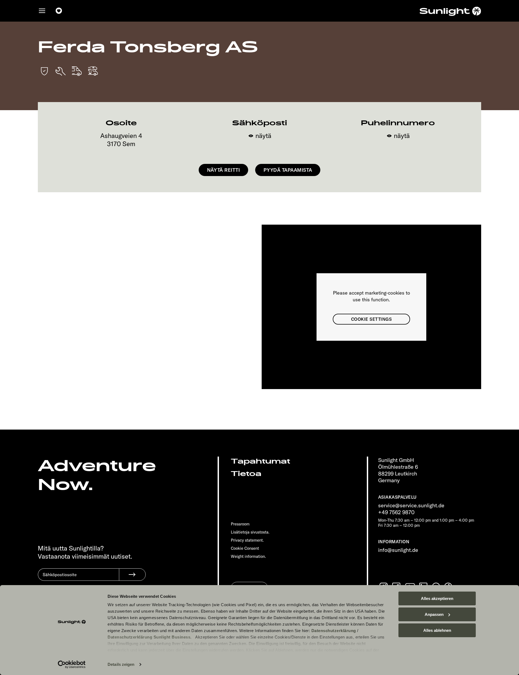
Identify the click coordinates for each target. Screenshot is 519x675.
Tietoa (246, 473)
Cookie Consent (245, 548)
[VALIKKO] (42, 11)
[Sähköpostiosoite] (78, 578)
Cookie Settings (371, 319)
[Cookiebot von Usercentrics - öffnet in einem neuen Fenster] (71, 664)
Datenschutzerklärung (333, 630)
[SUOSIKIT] (59, 11)
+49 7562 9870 (396, 512)
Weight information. (248, 556)
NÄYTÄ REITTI (223, 170)
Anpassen (434, 614)
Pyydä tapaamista (288, 170)
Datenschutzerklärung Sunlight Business (149, 637)
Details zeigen (121, 664)
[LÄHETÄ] (132, 574)
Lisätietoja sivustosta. (250, 532)
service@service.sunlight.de (411, 505)
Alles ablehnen (437, 630)
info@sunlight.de (398, 549)
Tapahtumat (260, 461)
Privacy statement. (247, 540)
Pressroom (240, 523)
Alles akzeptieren (437, 598)
